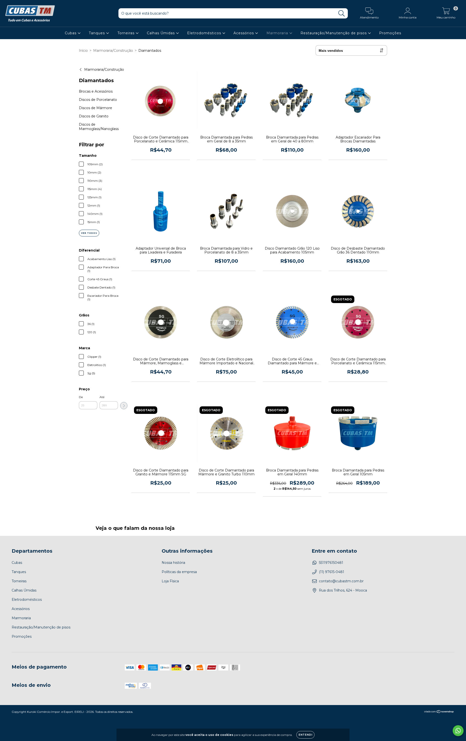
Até (102, 397)
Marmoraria (277, 33)
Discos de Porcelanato (98, 99)
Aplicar (123, 405)
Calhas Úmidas (161, 33)
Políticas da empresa (179, 572)
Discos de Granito (93, 116)
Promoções (390, 33)
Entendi (305, 734)
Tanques (97, 33)
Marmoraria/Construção (113, 50)
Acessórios (244, 33)
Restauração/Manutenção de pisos (334, 33)
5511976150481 (331, 562)
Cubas (71, 33)
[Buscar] (341, 13)
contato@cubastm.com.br (341, 581)
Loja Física (170, 581)
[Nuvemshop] (439, 712)
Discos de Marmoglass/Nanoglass (99, 126)
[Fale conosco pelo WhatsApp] (458, 730)
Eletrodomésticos (204, 33)
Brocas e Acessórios (96, 91)
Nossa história (173, 562)
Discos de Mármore (95, 108)
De (81, 397)
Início (83, 50)
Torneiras (126, 33)
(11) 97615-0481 (331, 572)
